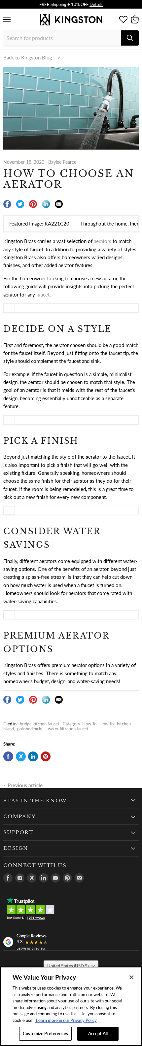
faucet (43, 294)
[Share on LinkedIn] (33, 756)
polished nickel (31, 728)
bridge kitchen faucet (39, 723)
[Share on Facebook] (8, 756)
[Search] (130, 38)
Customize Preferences (45, 1033)
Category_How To (79, 723)
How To (106, 723)
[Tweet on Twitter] (21, 756)
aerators (102, 241)
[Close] (131, 977)
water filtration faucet (68, 728)
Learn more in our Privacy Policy (66, 1020)
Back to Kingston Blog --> (31, 57)
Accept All (98, 1033)
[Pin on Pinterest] (46, 756)
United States (68, 965)
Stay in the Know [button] (35, 801)
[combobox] (62, 38)
